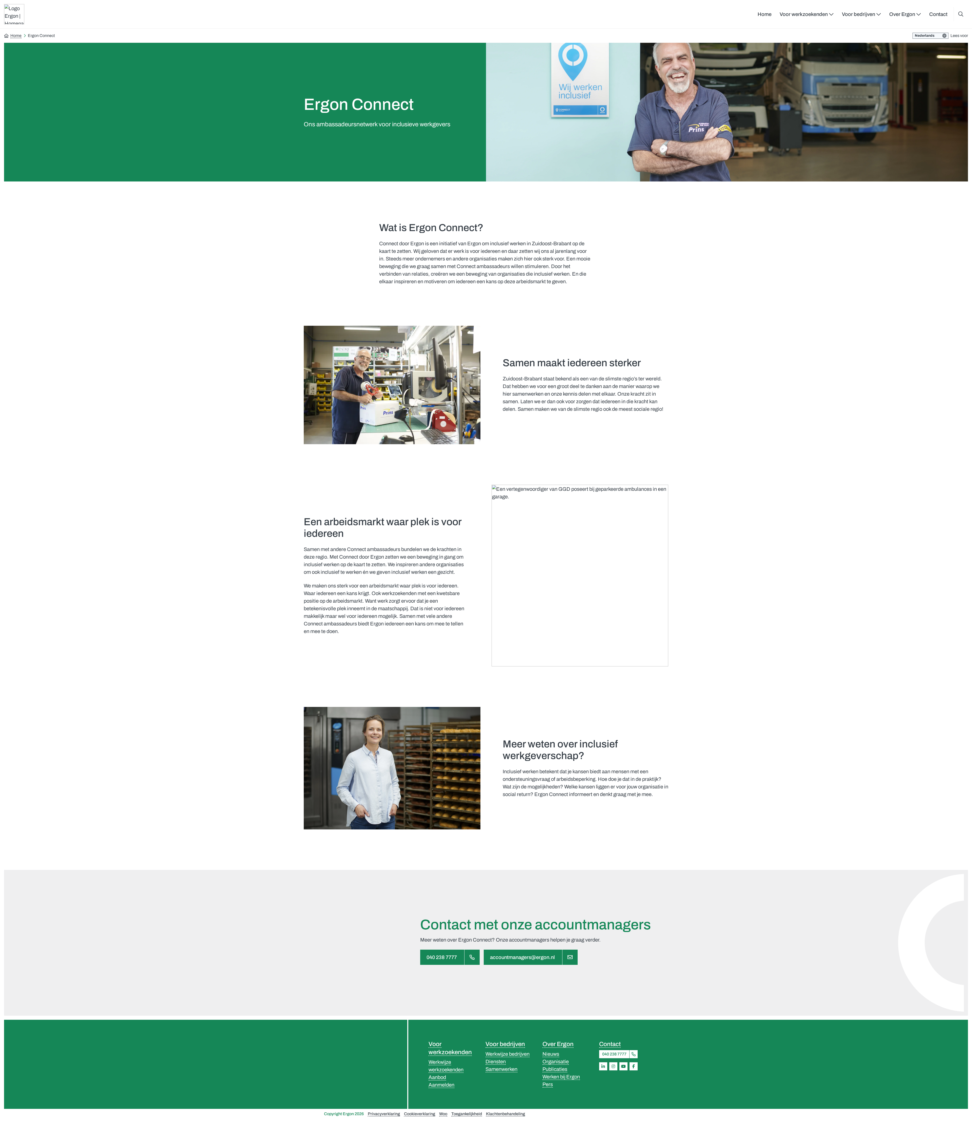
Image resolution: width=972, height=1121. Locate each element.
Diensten (495, 1061)
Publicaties (554, 1069)
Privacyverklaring (384, 1114)
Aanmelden (441, 1085)
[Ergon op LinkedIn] (603, 1066)
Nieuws (550, 1054)
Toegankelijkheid (466, 1114)
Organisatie (555, 1061)
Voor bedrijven (505, 1044)
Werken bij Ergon (561, 1076)
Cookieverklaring (419, 1114)
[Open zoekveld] (961, 14)
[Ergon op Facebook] (634, 1066)
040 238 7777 (442, 957)
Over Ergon (558, 1044)
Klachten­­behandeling (505, 1114)
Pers (547, 1084)
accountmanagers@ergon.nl (522, 957)
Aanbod (437, 1077)
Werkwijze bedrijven (507, 1054)
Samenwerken (501, 1069)
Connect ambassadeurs (373, 549)
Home (765, 14)
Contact (938, 14)
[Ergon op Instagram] (613, 1066)
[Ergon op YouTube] (623, 1066)
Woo (443, 1114)
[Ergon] (355, 1064)
